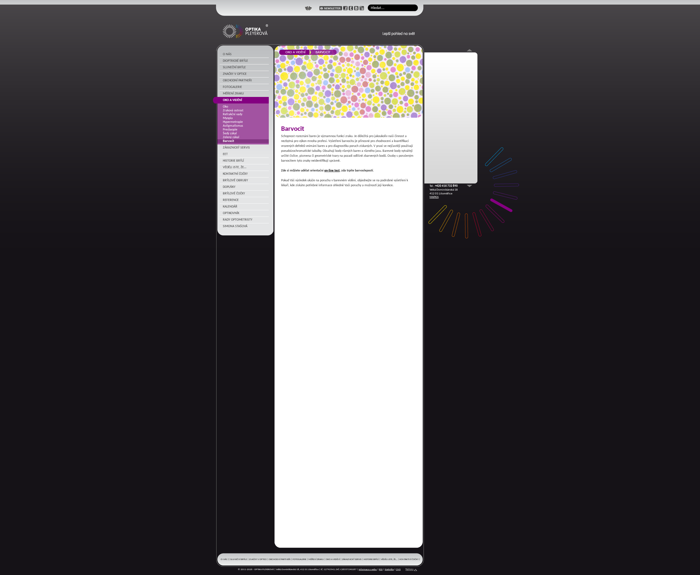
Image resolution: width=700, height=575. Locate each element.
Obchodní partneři (237, 80)
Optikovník (231, 213)
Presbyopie (230, 129)
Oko (225, 106)
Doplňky (229, 187)
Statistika (389, 569)
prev (469, 186)
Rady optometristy (237, 219)
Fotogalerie (232, 87)
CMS (398, 569)
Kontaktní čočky (235, 174)
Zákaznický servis (236, 147)
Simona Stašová (235, 226)
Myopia (228, 118)
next (469, 50)
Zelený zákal (231, 137)
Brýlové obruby (235, 180)
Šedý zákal (230, 133)
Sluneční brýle (234, 67)
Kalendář (230, 206)
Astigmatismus (233, 126)
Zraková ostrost (233, 110)
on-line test (332, 170)
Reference (231, 200)
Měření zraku (233, 93)
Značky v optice (235, 74)
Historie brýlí (233, 160)
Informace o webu (368, 569)
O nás (227, 54)
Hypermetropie (233, 122)
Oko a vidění (232, 100)
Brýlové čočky (234, 193)
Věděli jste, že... (234, 167)
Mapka (434, 197)
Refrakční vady (232, 114)
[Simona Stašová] (308, 8)
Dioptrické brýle (235, 61)
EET (225, 154)
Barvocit (228, 141)
